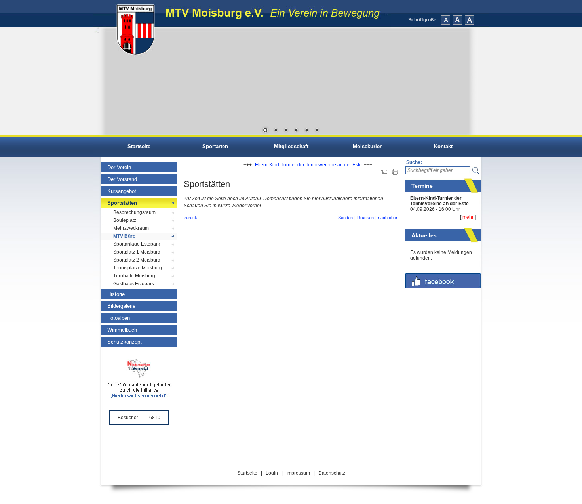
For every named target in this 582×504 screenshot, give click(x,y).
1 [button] (265, 130)
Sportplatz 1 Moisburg (136, 252)
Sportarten (215, 146)
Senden (345, 217)
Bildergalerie (121, 306)
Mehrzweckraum (131, 228)
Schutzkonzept (124, 342)
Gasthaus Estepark (133, 283)
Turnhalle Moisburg (134, 276)
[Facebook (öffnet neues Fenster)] (443, 287)
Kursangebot (121, 191)
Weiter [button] (477, 81)
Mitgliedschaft (291, 146)
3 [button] (285, 130)
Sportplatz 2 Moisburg (136, 260)
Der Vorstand (122, 179)
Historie (116, 294)
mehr (468, 217)
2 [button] (275, 130)
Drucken (365, 217)
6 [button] (316, 130)
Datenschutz (331, 473)
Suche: (414, 162)
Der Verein (119, 167)
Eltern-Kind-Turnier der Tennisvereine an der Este (439, 200)
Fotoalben (118, 318)
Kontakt (443, 146)
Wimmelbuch (122, 330)
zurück (190, 217)
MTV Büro (124, 236)
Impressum (298, 473)
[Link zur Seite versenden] (384, 173)
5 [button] (306, 130)
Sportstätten (122, 203)
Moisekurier (367, 146)
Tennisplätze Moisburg (137, 268)
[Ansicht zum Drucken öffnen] (395, 173)
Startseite (138, 146)
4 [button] (296, 130)
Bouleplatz (124, 220)
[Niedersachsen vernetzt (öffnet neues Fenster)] (139, 396)
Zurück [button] (105, 81)
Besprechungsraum (134, 212)
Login (272, 473)
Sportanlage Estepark (136, 244)
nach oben (388, 217)
